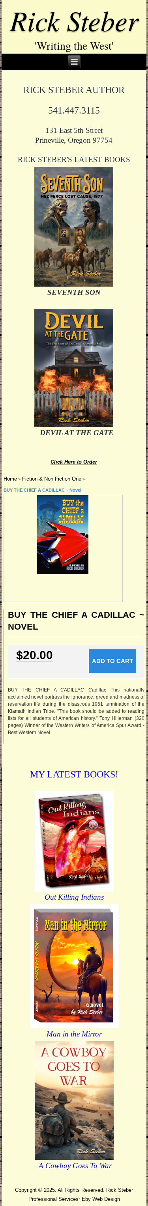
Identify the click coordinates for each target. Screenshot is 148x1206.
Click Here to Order (74, 462)
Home (10, 479)
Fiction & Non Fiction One (51, 479)
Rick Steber (74, 20)
